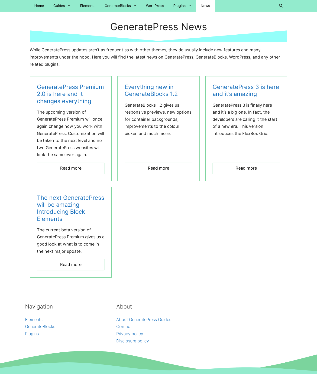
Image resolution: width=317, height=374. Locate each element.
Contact (124, 326)
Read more (70, 168)
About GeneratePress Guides (143, 319)
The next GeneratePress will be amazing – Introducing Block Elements (70, 208)
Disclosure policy (132, 340)
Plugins (179, 5)
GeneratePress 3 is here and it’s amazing (246, 90)
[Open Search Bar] (281, 6)
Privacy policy (129, 333)
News (205, 5)
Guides (59, 5)
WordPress (155, 5)
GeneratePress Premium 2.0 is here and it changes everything (70, 93)
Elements (87, 5)
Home (39, 5)
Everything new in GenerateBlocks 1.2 (151, 90)
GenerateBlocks (118, 5)
